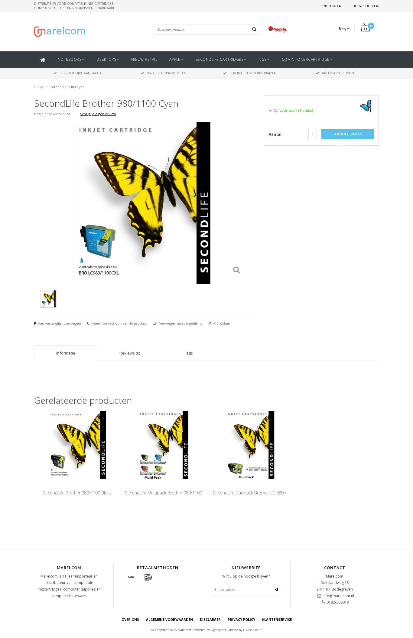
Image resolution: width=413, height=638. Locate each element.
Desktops (106, 59)
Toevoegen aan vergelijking (180, 323)
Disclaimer (210, 619)
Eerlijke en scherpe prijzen (252, 73)
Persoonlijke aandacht (81, 73)
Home (39, 87)
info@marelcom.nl (338, 595)
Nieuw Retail (144, 59)
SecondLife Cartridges (220, 59)
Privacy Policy (241, 619)
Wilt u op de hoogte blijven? (246, 576)
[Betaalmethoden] (131, 577)
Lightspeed (218, 630)
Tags (188, 353)
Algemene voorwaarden (169, 619)
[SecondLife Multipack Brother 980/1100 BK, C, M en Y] (163, 444)
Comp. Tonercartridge (306, 59)
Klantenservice (277, 619)
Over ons (130, 619)
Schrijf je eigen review (98, 114)
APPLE (174, 59)
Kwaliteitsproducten (166, 73)
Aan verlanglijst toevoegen (59, 323)
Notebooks (70, 59)
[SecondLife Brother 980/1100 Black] (77, 444)
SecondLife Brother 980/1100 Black (77, 493)
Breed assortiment (339, 73)
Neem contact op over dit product (119, 323)
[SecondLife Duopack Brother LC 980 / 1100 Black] (250, 444)
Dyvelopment (252, 630)
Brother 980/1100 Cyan (66, 87)
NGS (263, 59)
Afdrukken (221, 323)
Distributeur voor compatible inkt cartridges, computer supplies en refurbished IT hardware (74, 6)
